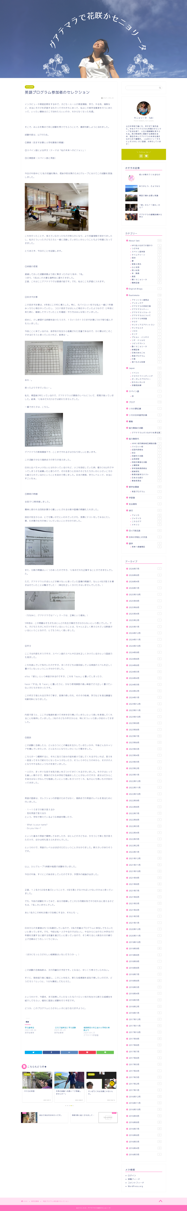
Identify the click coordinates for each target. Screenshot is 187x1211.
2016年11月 (144, 1103)
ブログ (145, 402)
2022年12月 (144, 781)
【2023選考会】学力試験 (65, 1027)
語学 (144, 543)
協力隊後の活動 (144, 428)
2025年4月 (144, 613)
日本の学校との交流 (144, 537)
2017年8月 (144, 1045)
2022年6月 (144, 819)
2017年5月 (144, 1064)
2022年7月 (144, 813)
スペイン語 (144, 391)
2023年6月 (144, 742)
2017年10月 (144, 1032)
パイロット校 (146, 446)
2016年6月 (144, 1135)
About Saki (145, 240)
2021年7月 (144, 890)
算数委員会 (146, 480)
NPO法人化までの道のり (146, 245)
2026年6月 (144, 575)
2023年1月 (144, 774)
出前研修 (146, 459)
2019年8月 (144, 955)
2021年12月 (144, 858)
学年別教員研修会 (146, 468)
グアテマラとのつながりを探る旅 (146, 432)
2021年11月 (144, 865)
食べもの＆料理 (146, 362)
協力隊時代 (144, 438)
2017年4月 (144, 1071)
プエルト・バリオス (146, 337)
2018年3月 (144, 1000)
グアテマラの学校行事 (146, 306)
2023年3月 (144, 762)
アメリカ (146, 515)
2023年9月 (144, 723)
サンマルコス (146, 328)
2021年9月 (144, 877)
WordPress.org (135, 1186)
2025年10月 (144, 594)
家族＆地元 (146, 264)
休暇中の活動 (146, 456)
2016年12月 (144, 1096)
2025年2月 (144, 620)
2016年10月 (144, 1109)
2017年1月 (144, 1090)
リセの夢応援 (144, 408)
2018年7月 (144, 974)
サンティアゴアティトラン (146, 324)
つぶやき (146, 248)
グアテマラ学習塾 (146, 318)
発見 (146, 276)
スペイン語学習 (146, 251)
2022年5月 (144, 826)
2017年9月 (144, 1038)
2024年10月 (144, 646)
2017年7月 (144, 1051)
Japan (145, 368)
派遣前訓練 (146, 385)
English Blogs (144, 288)
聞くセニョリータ (146, 279)
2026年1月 (144, 588)
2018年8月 (144, 968)
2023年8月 (144, 729)
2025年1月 (144, 626)
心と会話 (146, 267)
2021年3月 (144, 916)
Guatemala (145, 295)
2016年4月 (144, 1148)
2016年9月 (144, 1116)
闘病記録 (146, 282)
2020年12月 (144, 929)
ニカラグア (146, 521)
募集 (144, 421)
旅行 (144, 510)
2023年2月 (144, 768)
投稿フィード (134, 1179)
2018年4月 (144, 993)
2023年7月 (144, 736)
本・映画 (146, 273)
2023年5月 (144, 749)
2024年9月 (144, 652)
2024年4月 (144, 678)
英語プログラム (146, 356)
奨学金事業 (29, 87)
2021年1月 (144, 923)
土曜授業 (146, 465)
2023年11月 (144, 710)
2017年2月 (144, 1083)
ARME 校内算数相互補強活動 (146, 443)
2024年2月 (144, 691)
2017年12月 (144, 1019)
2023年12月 (144, 704)
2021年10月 (144, 871)
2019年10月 (144, 942)
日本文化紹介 (146, 477)
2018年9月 (144, 961)
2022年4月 (144, 832)
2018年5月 (144, 987)
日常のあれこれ (146, 352)
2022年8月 (144, 807)
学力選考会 (29, 1027)
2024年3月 (144, 684)
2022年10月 (144, 794)
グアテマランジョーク (146, 312)
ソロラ (146, 331)
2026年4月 (144, 581)
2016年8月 (144, 1122)
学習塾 (144, 497)
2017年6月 (144, 1058)
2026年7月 (144, 568)
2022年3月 (144, 839)
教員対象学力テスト (146, 474)
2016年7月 (144, 1129)
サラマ (146, 321)
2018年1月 (144, 1013)
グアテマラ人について (146, 315)
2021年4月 (144, 910)
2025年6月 (144, 607)
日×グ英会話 (144, 530)
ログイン (132, 1175)
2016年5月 (144, 1141)
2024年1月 (144, 697)
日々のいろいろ (146, 382)
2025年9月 (144, 601)
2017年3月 (144, 1077)
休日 (146, 453)
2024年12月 (144, 633)
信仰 (146, 258)
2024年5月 (144, 671)
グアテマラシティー (146, 309)
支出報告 (144, 504)
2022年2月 (144, 845)
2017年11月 (144, 1025)
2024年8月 (144, 659)
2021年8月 (144, 884)
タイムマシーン (146, 254)
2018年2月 (144, 1006)
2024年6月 (144, 665)
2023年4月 (144, 755)
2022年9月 (144, 800)
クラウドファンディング (146, 376)
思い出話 (146, 270)
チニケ (146, 334)
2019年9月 (144, 948)
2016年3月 (144, 1154)
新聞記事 (146, 349)
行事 (146, 359)
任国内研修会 (146, 449)
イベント (146, 373)
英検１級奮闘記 (146, 547)
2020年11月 (144, 935)
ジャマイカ (146, 518)
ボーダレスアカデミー (146, 379)
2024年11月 (144, 639)
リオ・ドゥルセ (146, 340)
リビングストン (146, 343)
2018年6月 (144, 980)
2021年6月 (144, 897)
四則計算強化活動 (146, 462)
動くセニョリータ (146, 346)
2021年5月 (144, 903)
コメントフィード (136, 1182)
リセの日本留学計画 (144, 415)
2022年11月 (144, 787)
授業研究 (146, 471)
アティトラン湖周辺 (146, 300)
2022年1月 (144, 852)
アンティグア (146, 303)
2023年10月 (144, 717)
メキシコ (146, 524)
